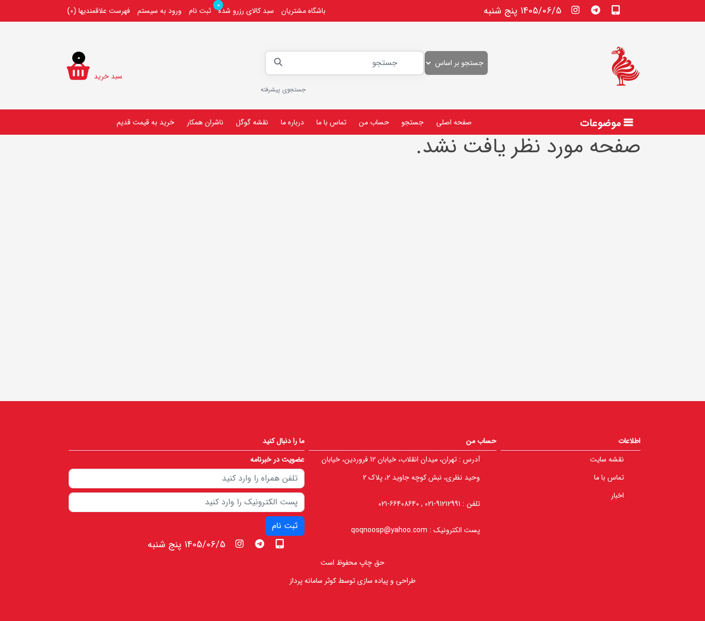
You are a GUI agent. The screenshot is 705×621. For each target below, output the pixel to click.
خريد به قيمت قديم (145, 122)
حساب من (374, 122)
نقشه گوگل (252, 122)
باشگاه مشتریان (303, 11)
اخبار (617, 495)
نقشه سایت (607, 459)
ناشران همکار (205, 122)
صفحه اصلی (454, 122)
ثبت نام (200, 11)
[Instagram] (576, 9)
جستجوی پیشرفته (283, 89)
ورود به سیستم (159, 11)
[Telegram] (596, 9)
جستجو (413, 122)
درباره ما (292, 122)
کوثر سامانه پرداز (313, 580)
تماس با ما (331, 122)
